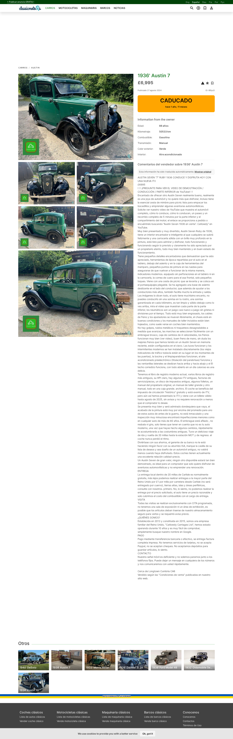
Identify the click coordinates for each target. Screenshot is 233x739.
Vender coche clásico (31, 721)
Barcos (105, 7)
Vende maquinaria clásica (116, 721)
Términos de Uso (192, 725)
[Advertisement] (116, 40)
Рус (222, 2)
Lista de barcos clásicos (157, 716)
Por (216, 2)
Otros (23, 643)
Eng (187, 2)
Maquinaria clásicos (116, 712)
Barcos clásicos (155, 712)
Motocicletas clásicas (72, 712)
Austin (35, 67)
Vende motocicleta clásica (71, 721)
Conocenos (191, 712)
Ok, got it (147, 733)
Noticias (119, 7)
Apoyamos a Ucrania (116, 696)
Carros (50, 7)
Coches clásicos (31, 712)
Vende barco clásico (155, 721)
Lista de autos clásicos (32, 716)
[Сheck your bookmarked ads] (205, 8)
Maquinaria (89, 7)
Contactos (188, 721)
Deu (204, 2)
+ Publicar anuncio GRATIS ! (20, 2)
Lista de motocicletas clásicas (73, 716)
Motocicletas (68, 7)
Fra (210, 2)
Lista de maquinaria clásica (117, 716)
